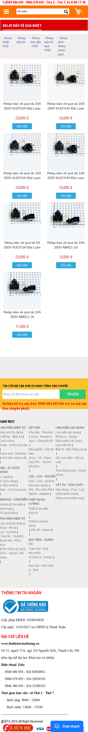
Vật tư (59, 494)
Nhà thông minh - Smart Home (71, 472)
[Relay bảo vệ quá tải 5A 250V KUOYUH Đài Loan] (22, 221)
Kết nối (34, 427)
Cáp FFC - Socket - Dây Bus (41, 464)
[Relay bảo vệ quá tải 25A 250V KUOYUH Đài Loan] (22, 82)
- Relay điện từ (21, 40)
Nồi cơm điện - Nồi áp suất (70, 460)
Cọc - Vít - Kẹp (40, 458)
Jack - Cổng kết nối (41, 441)
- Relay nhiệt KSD (7, 42)
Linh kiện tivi (64, 445)
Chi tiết (22, 126)
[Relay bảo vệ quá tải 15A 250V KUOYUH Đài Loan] (22, 152)
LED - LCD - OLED (41, 481)
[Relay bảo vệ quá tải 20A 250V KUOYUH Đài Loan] (66, 82)
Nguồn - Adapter (39, 494)
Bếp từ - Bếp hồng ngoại (71, 449)
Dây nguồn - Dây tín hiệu (41, 451)
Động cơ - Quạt (65, 436)
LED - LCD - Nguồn (42, 476)
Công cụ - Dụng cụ (43, 557)
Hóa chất (71, 494)
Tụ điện (16, 432)
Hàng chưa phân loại (69, 498)
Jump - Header (40, 436)
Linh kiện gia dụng (67, 432)
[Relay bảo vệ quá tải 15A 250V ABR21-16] (66, 221)
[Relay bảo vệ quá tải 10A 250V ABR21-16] (22, 291)
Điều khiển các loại (68, 441)
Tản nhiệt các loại (12, 549)
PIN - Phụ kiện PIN (40, 489)
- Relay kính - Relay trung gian (62, 46)
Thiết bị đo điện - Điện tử (39, 511)
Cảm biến (17, 504)
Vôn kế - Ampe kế (42, 530)
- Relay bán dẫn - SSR (36, 42)
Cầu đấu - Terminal (41, 432)
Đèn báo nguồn (39, 485)
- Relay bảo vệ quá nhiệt (49, 44)
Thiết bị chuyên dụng (38, 523)
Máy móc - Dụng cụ (41, 541)
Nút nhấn (17, 523)
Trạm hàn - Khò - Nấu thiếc (39, 551)
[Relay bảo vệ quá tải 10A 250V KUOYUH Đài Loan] (66, 152)
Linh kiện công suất (13, 458)
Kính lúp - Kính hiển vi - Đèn (41, 568)
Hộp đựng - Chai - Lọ (69, 489)
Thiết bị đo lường (37, 501)
